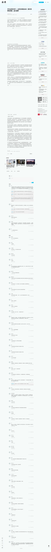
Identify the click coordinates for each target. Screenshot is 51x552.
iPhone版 (45, 99)
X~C (11, 299)
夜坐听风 (12, 502)
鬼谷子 (11, 378)
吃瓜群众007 (12, 253)
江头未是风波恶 (12, 393)
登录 (45, 2)
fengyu (11, 328)
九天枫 (11, 339)
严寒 (11, 513)
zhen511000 (12, 322)
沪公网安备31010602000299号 (41, 109)
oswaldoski (12, 310)
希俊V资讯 (12, 271)
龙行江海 (12, 356)
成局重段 (12, 485)
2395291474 (12, 541)
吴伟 (11, 350)
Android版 (45, 97)
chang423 (12, 259)
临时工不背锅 (12, 446)
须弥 (11, 519)
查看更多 (43, 48)
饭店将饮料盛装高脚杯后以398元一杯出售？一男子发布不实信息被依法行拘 (42, 27)
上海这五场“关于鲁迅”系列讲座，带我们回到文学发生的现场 (42, 54)
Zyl (11, 429)
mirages (11, 457)
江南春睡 (12, 406)
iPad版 (45, 101)
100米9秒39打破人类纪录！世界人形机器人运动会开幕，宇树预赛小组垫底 (42, 17)
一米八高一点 (12, 474)
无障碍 (48, 2)
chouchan (12, 367)
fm (11, 316)
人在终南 (12, 221)
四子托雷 (12, 530)
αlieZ (11, 185)
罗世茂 (11, 282)
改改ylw (12, 242)
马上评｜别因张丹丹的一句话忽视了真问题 (43, 56)
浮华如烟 (12, 400)
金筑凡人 (12, 440)
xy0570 (11, 417)
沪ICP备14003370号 (40, 108)
